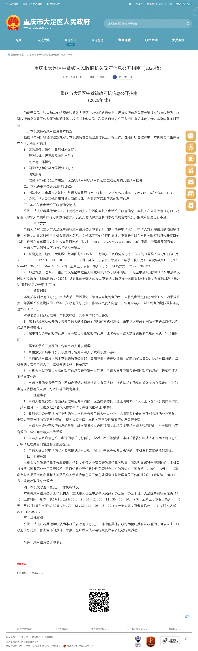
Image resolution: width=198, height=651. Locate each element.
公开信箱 (23, 637)
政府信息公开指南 (50, 54)
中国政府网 (12, 4)
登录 (161, 4)
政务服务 (97, 40)
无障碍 (139, 4)
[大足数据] (190, 171)
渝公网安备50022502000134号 (81, 646)
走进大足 (44, 40)
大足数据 (178, 40)
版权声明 (49, 637)
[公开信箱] (190, 182)
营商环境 (124, 40)
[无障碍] (190, 147)
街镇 (63, 54)
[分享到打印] (187, 616)
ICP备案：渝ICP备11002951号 (46, 646)
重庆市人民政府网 (33, 4)
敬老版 (150, 4)
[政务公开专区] (190, 206)
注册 (170, 4)
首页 (18, 40)
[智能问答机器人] (190, 159)
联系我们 (36, 637)
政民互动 (151, 40)
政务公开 (71, 40)
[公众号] (190, 136)
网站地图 (10, 637)
